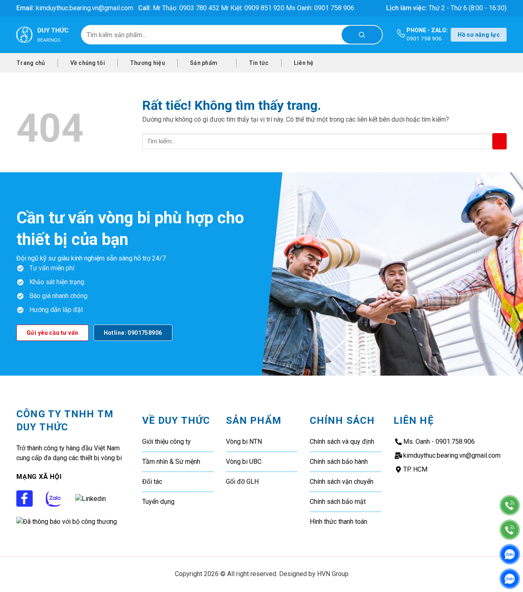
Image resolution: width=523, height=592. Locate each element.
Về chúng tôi (87, 63)
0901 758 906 (424, 38)
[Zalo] (510, 554)
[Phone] (510, 505)
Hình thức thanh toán (338, 521)
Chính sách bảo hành (339, 461)
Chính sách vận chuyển (341, 481)
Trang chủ (30, 63)
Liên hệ (304, 63)
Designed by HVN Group (314, 574)
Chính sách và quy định (342, 441)
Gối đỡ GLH (242, 481)
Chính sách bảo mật (338, 501)
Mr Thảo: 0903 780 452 (186, 8)
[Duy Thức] (42, 35)
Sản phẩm (203, 63)
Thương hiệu (147, 63)
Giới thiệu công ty (166, 441)
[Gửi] (499, 141)
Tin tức (259, 63)
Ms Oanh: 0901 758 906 (320, 8)
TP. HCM (415, 469)
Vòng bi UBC (244, 461)
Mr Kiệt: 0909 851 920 (253, 8)
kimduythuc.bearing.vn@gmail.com (84, 8)
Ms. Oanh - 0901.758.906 (439, 441)
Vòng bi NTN (244, 441)
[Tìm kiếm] (362, 35)
